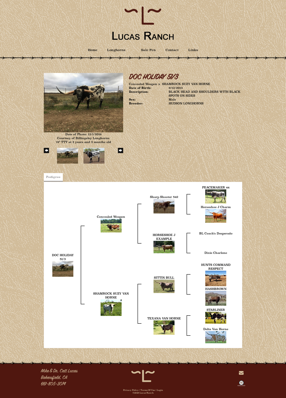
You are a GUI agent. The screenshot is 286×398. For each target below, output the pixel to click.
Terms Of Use (147, 390)
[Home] (143, 375)
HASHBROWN (215, 288)
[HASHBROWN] (215, 298)
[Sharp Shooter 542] (164, 206)
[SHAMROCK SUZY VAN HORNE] (111, 307)
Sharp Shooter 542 (164, 197)
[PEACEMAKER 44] (215, 196)
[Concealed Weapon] (111, 225)
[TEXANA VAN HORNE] (164, 327)
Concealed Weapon (143, 84)
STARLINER (216, 309)
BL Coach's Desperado (215, 233)
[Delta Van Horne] (215, 337)
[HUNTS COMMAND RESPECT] (215, 278)
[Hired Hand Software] (241, 384)
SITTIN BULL (164, 277)
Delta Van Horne (215, 329)
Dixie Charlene (215, 252)
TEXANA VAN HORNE (164, 318)
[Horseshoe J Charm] (215, 215)
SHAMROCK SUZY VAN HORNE (186, 84)
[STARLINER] (215, 317)
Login (160, 390)
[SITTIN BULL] (164, 286)
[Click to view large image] (83, 102)
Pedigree (53, 177)
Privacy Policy (131, 390)
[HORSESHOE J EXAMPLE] (164, 246)
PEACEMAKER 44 (215, 187)
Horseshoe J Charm (216, 207)
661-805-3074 (53, 384)
